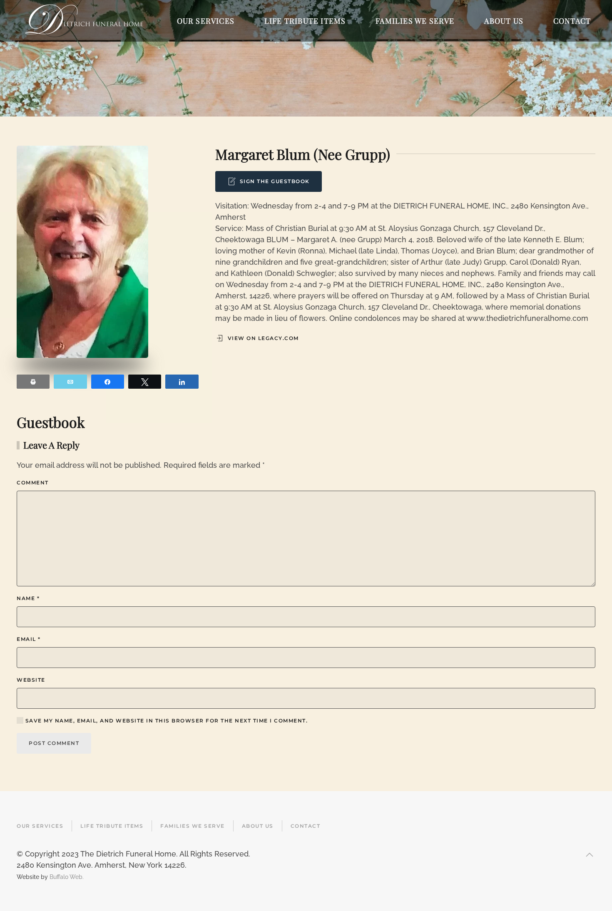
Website (31, 680)
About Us (258, 826)
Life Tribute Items (111, 826)
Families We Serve (192, 826)
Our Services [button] (205, 21)
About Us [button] (503, 21)
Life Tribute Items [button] (305, 21)
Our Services (40, 826)
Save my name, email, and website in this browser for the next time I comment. (165, 720)
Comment (33, 482)
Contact (306, 826)
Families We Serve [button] (415, 21)
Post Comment (54, 743)
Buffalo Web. (67, 876)
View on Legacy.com (263, 338)
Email (29, 639)
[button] (589, 855)
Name (28, 598)
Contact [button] (572, 21)
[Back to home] (84, 21)
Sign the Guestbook (275, 181)
